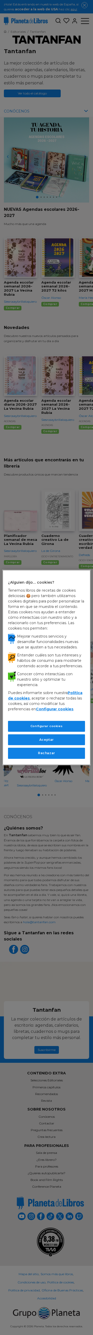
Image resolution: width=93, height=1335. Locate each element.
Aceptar (46, 739)
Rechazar (46, 753)
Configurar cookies (46, 726)
